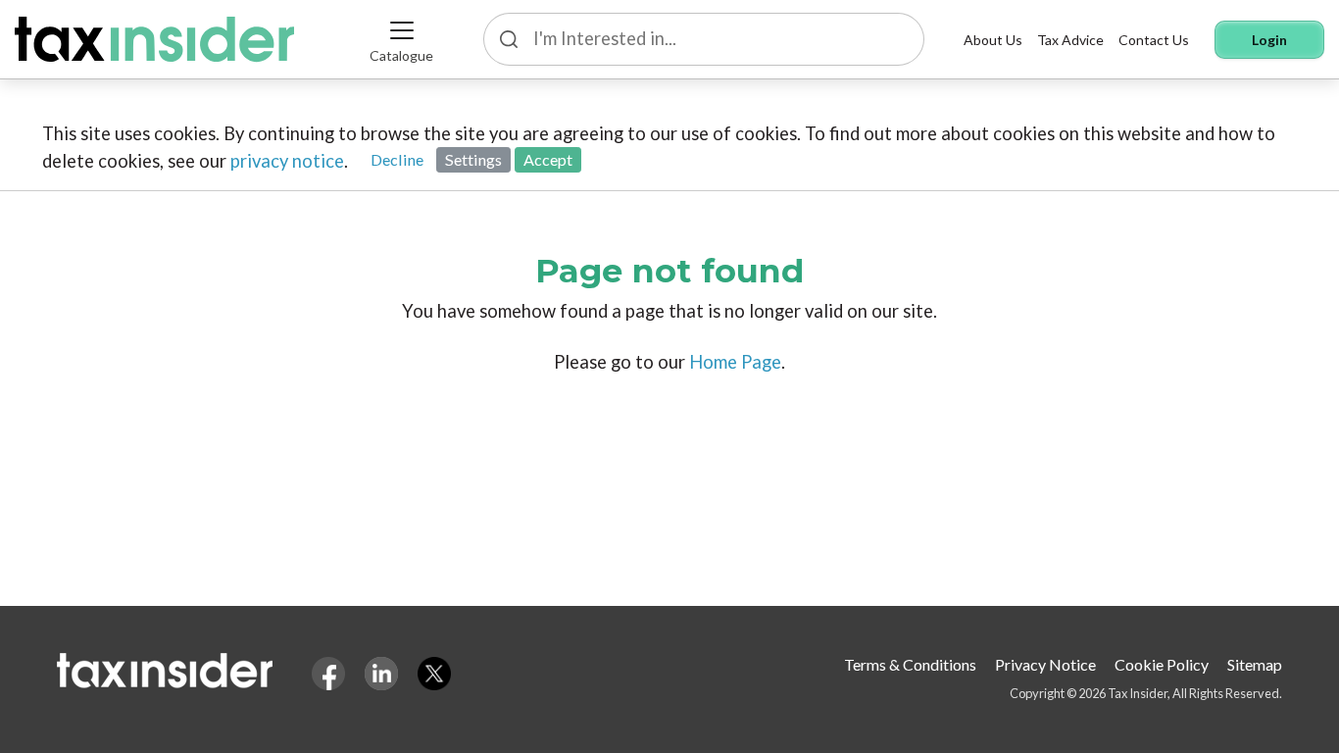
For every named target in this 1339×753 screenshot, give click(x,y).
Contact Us (1153, 39)
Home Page (735, 362)
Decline (397, 159)
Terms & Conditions (910, 664)
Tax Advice (1070, 39)
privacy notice (287, 161)
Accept (547, 159)
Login (1269, 39)
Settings (473, 159)
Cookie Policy (1162, 664)
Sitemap (1254, 664)
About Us (993, 39)
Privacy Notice (1045, 664)
